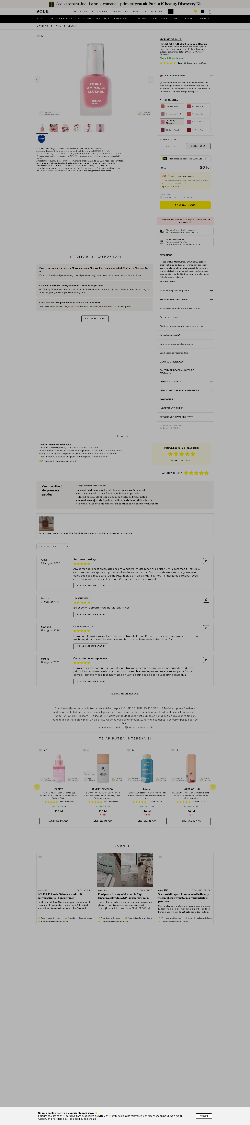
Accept (204, 1116)
